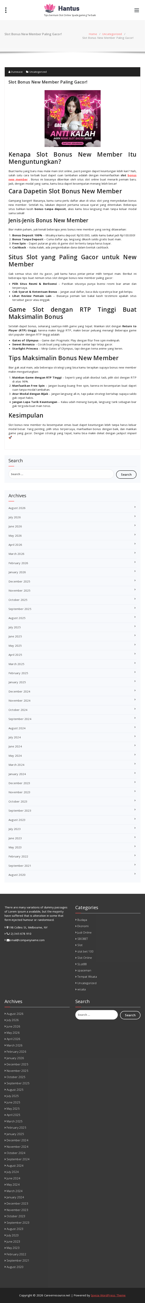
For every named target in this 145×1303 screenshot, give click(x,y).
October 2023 (17, 801)
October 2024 (17, 710)
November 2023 (19, 792)
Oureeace (16, 71)
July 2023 (14, 829)
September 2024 (19, 719)
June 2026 (15, 526)
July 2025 (14, 627)
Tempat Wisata (87, 976)
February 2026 (18, 563)
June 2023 (15, 838)
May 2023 (15, 847)
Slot (80, 945)
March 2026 (16, 554)
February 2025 (18, 673)
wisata (81, 989)
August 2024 (16, 728)
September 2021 (19, 865)
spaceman (84, 970)
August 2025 (16, 618)
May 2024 (15, 755)
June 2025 (15, 636)
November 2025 (19, 590)
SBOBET (82, 939)
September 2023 (19, 810)
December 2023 (19, 783)
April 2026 (15, 544)
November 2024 (19, 700)
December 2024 (19, 691)
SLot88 (82, 964)
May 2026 (15, 535)
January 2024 (17, 774)
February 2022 (18, 856)
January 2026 (17, 572)
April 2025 (15, 655)
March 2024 (16, 765)
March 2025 (16, 664)
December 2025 (19, 581)
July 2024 (14, 737)
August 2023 (16, 820)
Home (93, 34)
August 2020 (16, 875)
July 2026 (14, 517)
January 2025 (17, 682)
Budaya (82, 920)
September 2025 (19, 609)
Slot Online (84, 957)
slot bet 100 (85, 951)
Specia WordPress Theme (108, 1295)
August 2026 (16, 508)
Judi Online (84, 932)
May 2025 (15, 645)
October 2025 (17, 600)
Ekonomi (83, 926)
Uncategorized (112, 34)
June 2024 (15, 746)
